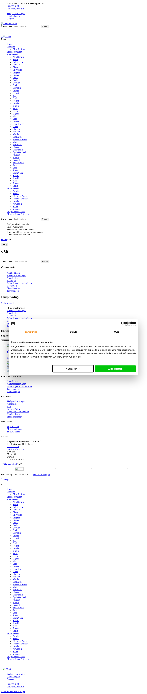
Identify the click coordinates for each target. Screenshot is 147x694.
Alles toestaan (115, 369)
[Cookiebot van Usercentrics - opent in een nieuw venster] (123, 323)
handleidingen (13, 16)
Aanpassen (71, 369)
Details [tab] (73, 332)
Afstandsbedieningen (16, 275)
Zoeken (45, 26)
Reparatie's (12, 286)
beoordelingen (41, 474)
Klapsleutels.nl (10, 464)
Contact (10, 18)
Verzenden (12, 404)
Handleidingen (13, 414)
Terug (4, 245)
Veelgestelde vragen (16, 13)
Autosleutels (12, 278)
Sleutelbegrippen (14, 417)
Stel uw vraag (7, 303)
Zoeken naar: (7, 26)
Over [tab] (116, 332)
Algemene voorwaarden (18, 411)
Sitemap (4, 479)
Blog (9, 406)
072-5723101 (13, 6)
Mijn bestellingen (15, 429)
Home (4, 239)
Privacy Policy (13, 409)
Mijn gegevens (13, 431)
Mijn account (13, 426)
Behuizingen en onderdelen (19, 283)
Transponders (13, 291)
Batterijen (11, 280)
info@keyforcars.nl (15, 8)
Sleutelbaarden (13, 288)
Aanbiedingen (13, 273)
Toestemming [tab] (30, 332)
